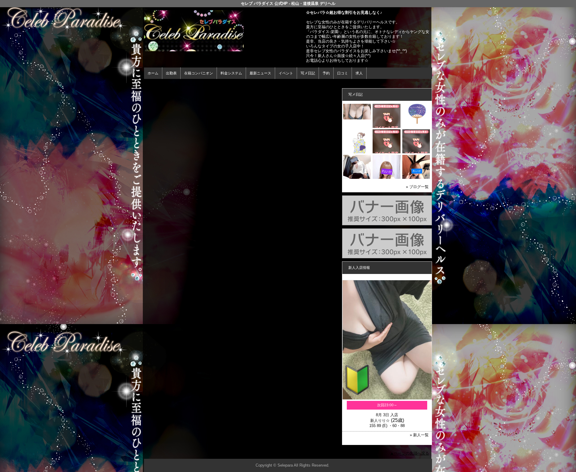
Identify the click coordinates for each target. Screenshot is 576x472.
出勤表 (171, 73)
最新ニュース (260, 73)
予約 (326, 73)
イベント (286, 73)
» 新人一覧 (419, 435)
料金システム (231, 73)
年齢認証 (153, 84)
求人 (359, 73)
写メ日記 (308, 73)
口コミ (342, 73)
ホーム (153, 73)
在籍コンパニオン (198, 73)
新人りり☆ (380, 420)
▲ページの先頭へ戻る (409, 453)
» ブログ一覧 (417, 187)
